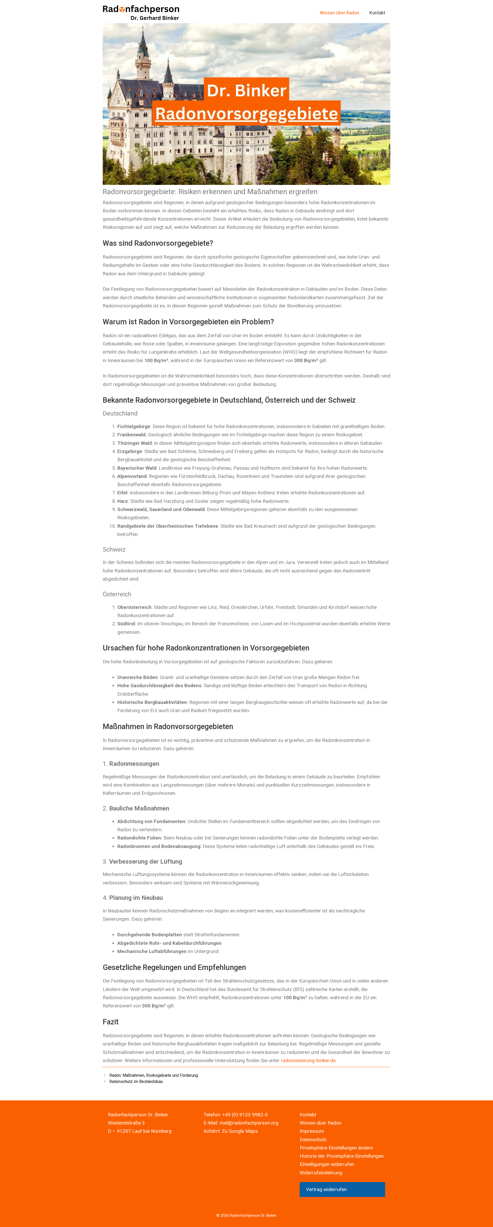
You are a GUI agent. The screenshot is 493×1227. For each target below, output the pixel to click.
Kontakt (377, 12)
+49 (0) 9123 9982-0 (245, 1115)
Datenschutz (313, 1140)
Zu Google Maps (240, 1131)
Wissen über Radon (339, 12)
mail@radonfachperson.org (249, 1123)
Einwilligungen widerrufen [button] (327, 1164)
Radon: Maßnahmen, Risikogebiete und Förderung (153, 1075)
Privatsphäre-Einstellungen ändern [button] (336, 1148)
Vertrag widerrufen (326, 1189)
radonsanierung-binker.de (308, 1060)
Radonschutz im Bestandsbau (136, 1081)
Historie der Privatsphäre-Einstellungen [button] (342, 1156)
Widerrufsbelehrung (321, 1173)
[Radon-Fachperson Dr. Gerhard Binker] (141, 13)
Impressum (312, 1131)
